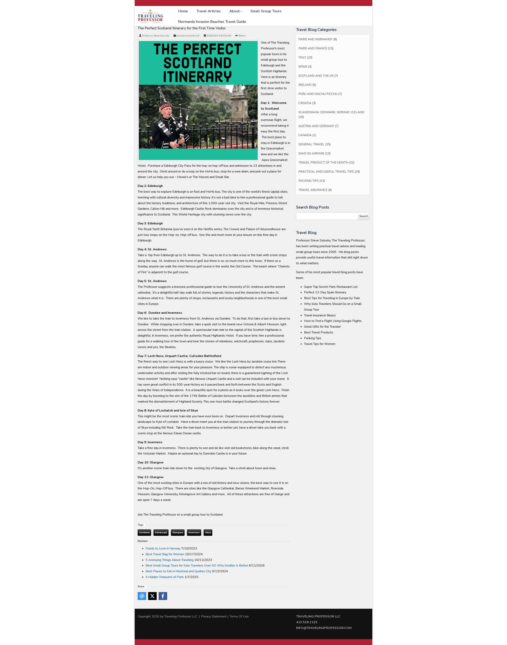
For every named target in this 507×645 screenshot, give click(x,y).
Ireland (307, 85)
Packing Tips (311, 181)
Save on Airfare (314, 153)
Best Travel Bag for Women (165, 554)
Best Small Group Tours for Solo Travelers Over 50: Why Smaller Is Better (197, 565)
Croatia (307, 103)
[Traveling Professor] (150, 16)
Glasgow (177, 532)
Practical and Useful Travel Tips (329, 172)
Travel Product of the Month (326, 163)
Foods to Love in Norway (163, 548)
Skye (208, 532)
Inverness (194, 532)
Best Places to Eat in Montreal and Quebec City (178, 571)
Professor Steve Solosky (155, 35)
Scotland (144, 532)
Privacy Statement (214, 616)
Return (242, 35)
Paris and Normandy (317, 39)
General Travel (314, 144)
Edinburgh (161, 532)
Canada (307, 135)
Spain (305, 67)
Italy (305, 57)
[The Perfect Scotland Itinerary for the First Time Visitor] (198, 100)
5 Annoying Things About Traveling (169, 560)
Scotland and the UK (188, 35)
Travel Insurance (315, 190)
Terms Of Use (239, 616)
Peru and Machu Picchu (320, 94)
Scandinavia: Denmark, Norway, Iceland (331, 114)
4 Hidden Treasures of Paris (165, 577)
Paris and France (316, 48)
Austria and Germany (318, 126)
